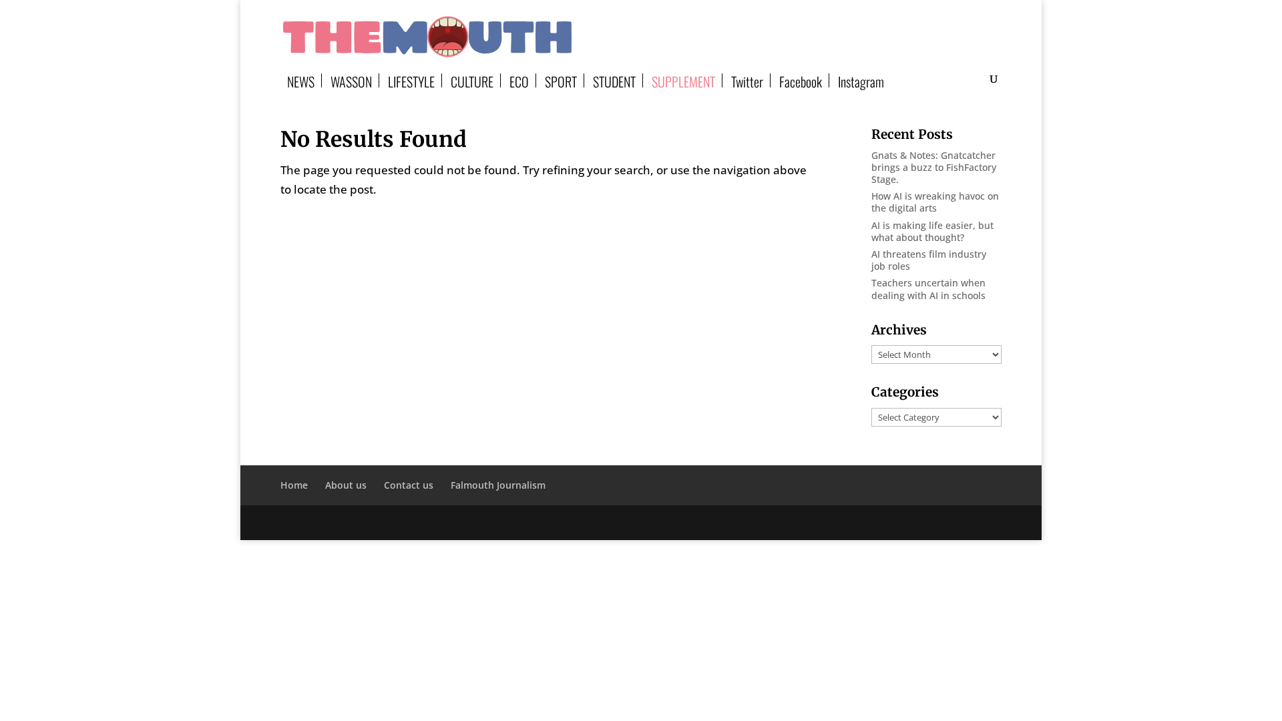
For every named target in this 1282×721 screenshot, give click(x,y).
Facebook (800, 80)
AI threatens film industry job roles (928, 260)
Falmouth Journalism (498, 485)
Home (294, 485)
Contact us (408, 485)
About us (346, 485)
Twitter (747, 80)
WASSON (351, 80)
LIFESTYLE (411, 80)
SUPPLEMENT (683, 80)
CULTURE (472, 80)
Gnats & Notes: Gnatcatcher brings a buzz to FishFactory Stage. (933, 167)
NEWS (300, 80)
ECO (519, 80)
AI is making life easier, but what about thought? (932, 231)
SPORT (561, 80)
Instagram (861, 80)
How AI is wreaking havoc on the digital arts (935, 202)
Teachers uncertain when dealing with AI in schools (928, 288)
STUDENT (614, 80)
